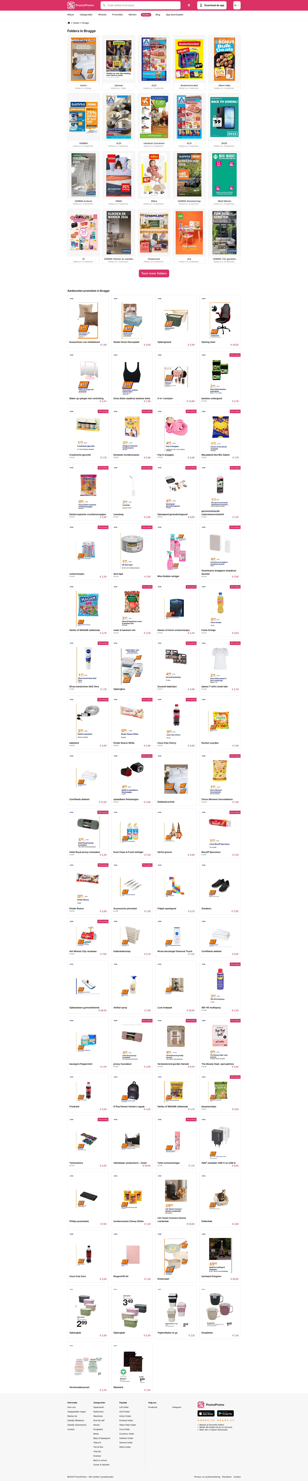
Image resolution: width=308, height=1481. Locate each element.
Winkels (102, 14)
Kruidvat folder (126, 1420)
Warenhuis (98, 1416)
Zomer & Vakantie (101, 1464)
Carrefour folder (126, 1434)
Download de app (214, 5)
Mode (96, 1434)
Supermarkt (98, 1407)
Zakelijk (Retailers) (75, 1420)
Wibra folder (125, 1447)
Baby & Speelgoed (101, 1438)
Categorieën (86, 14)
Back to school (100, 1460)
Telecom (97, 1442)
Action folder (125, 1416)
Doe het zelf (98, 1420)
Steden (146, 14)
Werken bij (72, 1416)
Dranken (97, 1456)
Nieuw (70, 14)
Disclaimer (227, 1477)
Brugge (85, 23)
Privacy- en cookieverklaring (207, 1477)
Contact (70, 1429)
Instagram (176, 1407)
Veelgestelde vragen (76, 1411)
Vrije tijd (97, 1451)
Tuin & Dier (98, 1447)
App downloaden (174, 14)
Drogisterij (98, 1429)
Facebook (152, 1407)
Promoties (117, 14)
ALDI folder (124, 1411)
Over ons (71, 1407)
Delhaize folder (126, 1438)
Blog (158, 14)
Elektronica (98, 1411)
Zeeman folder (126, 1442)
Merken (133, 14)
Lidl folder (124, 1407)
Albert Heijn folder (127, 1425)
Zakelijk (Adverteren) (76, 1425)
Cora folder (124, 1429)
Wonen (96, 1425)
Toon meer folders (154, 273)
